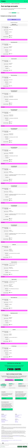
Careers (16, 420)
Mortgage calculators (3, 415)
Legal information (10, 440)
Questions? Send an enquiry (18, 417)
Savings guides (16, 416)
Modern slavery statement (18, 440)
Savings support (3, 421)
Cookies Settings (3, 446)
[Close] (27, 444)
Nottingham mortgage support (4, 420)
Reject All (25, 446)
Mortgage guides (3, 416)
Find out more (4, 398)
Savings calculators (17, 415)
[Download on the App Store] (10, 369)
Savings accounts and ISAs (7, 3)
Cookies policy (2, 440)
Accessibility (14, 440)
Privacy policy (6, 440)
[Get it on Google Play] (17, 369)
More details (3, 39)
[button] (24, 1)
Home (1, 3)
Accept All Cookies (20, 446)
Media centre (16, 421)
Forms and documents (3, 417)
